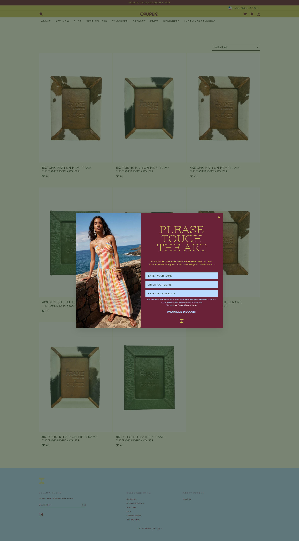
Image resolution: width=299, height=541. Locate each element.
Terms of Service (191, 305)
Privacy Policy (177, 305)
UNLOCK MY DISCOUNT (182, 311)
